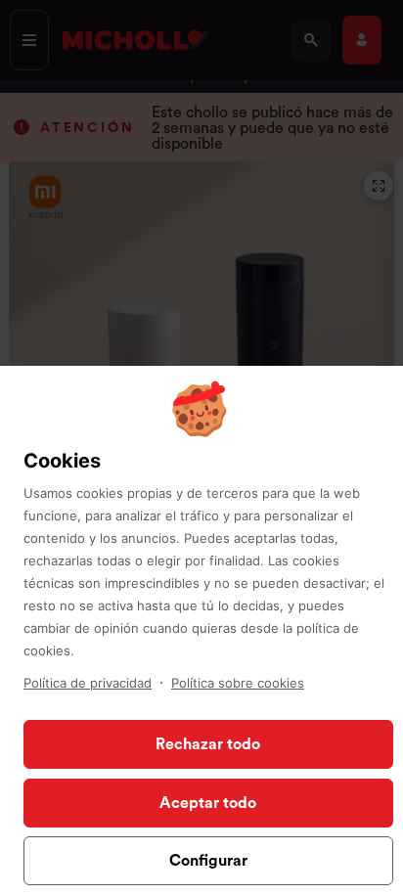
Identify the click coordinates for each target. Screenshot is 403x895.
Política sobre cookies (237, 683)
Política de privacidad (87, 683)
